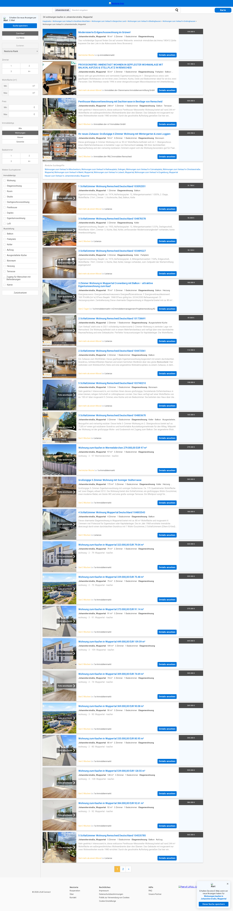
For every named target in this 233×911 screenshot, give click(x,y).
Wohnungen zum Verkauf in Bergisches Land (109, 21)
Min (5, 86)
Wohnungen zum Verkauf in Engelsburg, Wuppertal (156, 172)
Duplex (10, 213)
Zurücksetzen (20, 292)
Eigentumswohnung (16, 218)
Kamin (10, 285)
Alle (20, 128)
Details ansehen (167, 55)
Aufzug (10, 250)
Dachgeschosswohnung (18, 202)
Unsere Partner (155, 894)
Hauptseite (47, 21)
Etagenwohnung (14, 186)
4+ (29, 71)
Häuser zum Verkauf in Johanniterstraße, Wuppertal (67, 176)
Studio (10, 196)
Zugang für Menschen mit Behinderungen (18, 278)
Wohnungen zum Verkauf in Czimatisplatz (144, 169)
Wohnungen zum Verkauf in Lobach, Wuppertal (114, 172)
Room (9, 191)
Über (72, 894)
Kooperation (75, 891)
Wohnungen (20, 133)
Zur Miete (20, 38)
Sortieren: (20, 46)
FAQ (150, 891)
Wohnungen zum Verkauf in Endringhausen (179, 21)
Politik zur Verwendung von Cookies (114, 897)
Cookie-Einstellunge (107, 901)
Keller (9, 244)
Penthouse (12, 207)
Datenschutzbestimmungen (111, 894)
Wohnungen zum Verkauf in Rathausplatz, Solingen (103, 169)
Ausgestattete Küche (17, 255)
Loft (9, 223)
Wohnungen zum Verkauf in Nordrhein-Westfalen (71, 21)
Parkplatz (11, 239)
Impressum (104, 891)
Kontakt (73, 897)
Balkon (10, 233)
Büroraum (11, 260)
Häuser (20, 137)
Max (5, 93)
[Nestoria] (116, 3)
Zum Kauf (20, 33)
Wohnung (11, 180)
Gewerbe (20, 142)
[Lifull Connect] (191, 894)
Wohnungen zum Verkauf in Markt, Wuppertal (73, 172)
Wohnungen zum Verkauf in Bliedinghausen (144, 21)
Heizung (11, 266)
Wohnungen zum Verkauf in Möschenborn (63, 169)
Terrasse (11, 271)
